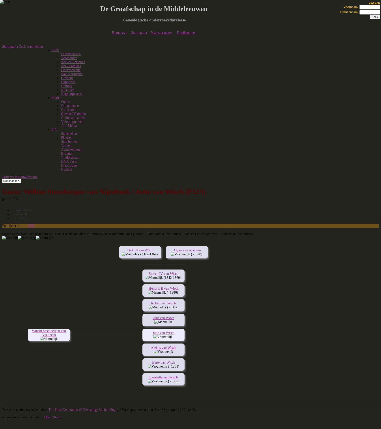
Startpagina (139, 32)
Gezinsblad (21, 214)
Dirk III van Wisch (140, 250)
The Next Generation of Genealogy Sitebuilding (82, 410)
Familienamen (186, 32)
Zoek (22, 46)
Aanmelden (35, 46)
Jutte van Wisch (163, 333)
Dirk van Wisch (163, 318)
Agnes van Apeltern (187, 250)
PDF (31, 226)
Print (5, 177)
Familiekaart (22, 210)
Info (54, 129)
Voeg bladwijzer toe (23, 177)
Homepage (119, 32)
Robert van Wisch (163, 303)
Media (56, 98)
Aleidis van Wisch (163, 347)
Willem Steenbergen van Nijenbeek (49, 333)
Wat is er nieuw (162, 32)
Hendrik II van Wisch (164, 288)
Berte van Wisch (163, 362)
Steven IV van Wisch (163, 273)
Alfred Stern (51, 417)
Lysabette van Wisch (163, 377)
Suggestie (20, 218)
